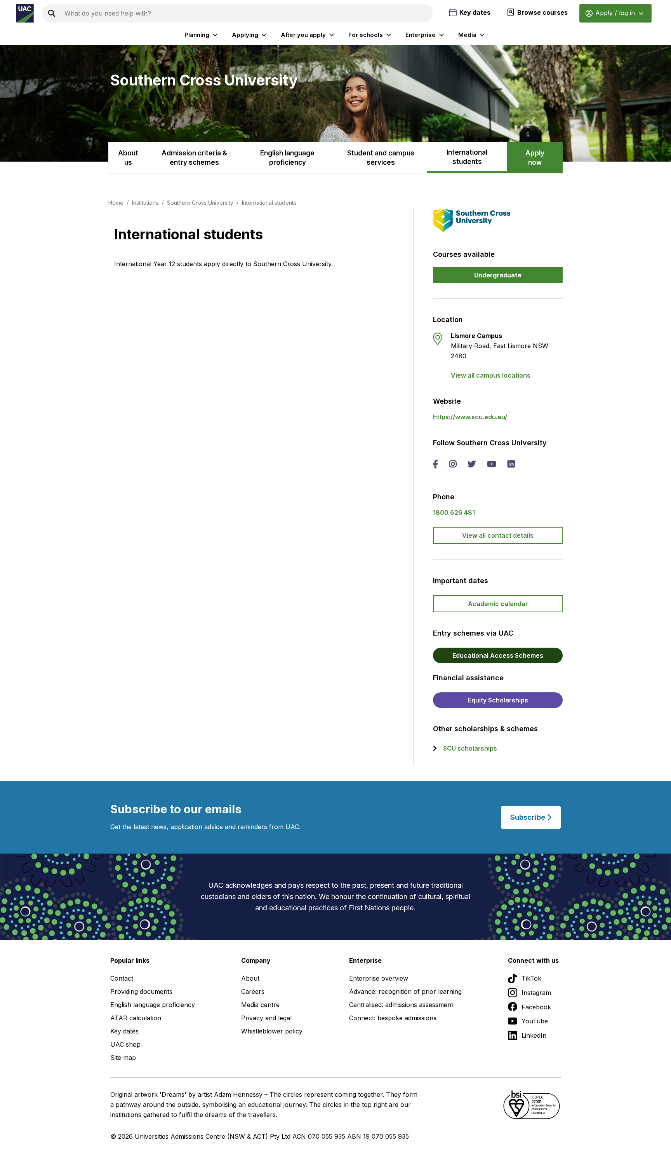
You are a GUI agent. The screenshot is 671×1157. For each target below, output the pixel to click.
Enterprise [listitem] (420, 34)
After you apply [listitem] (303, 34)
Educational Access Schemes (497, 655)
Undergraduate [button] (498, 275)
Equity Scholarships (498, 700)
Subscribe (528, 817)
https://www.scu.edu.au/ (470, 417)
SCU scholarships (470, 748)
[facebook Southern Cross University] (435, 465)
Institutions (145, 202)
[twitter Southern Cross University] (472, 465)
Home (115, 202)
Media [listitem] (467, 34)
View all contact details (498, 535)
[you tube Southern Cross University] (491, 465)
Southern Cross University (200, 202)
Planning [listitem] (196, 34)
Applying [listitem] (245, 34)
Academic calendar (498, 604)
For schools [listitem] (365, 34)
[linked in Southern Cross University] (511, 465)
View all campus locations (490, 375)
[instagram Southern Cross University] (452, 465)
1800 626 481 (454, 512)
